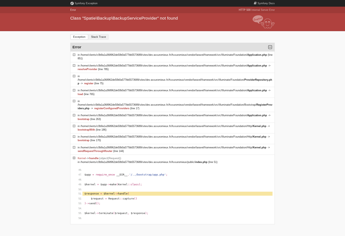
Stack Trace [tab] (98, 36)
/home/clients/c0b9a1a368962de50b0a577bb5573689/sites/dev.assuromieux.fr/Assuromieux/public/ (143, 162)
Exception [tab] (79, 36)
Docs (266, 3)
